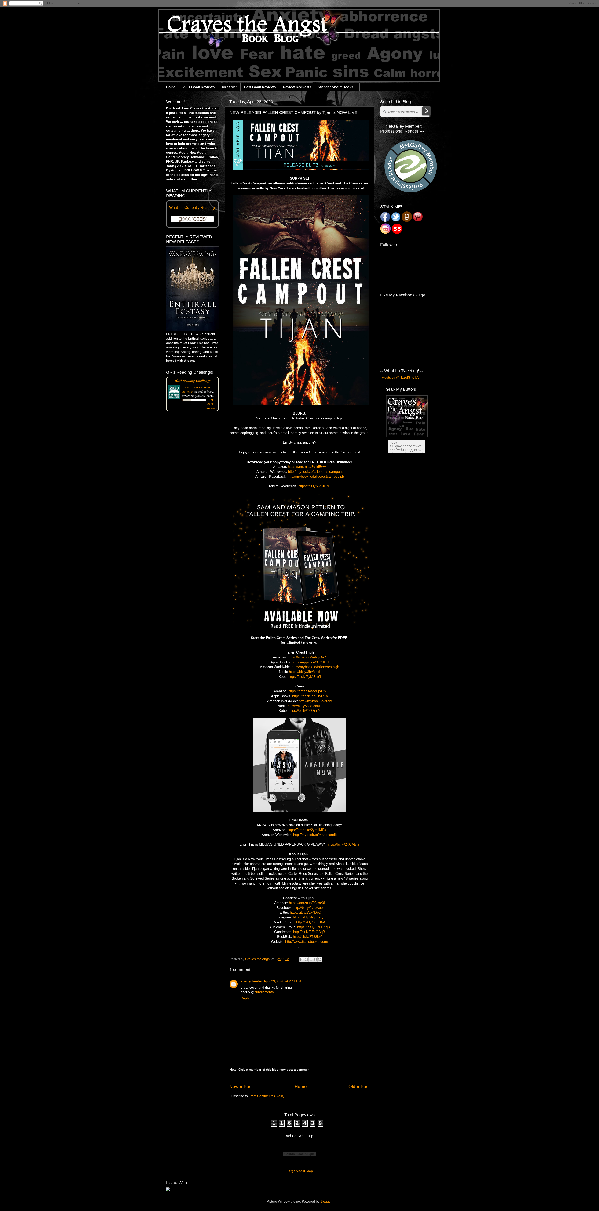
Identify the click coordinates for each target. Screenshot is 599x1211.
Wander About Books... (337, 87)
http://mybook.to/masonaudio (315, 835)
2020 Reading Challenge (192, 380)
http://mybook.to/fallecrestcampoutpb (316, 476)
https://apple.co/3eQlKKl (310, 662)
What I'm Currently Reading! (192, 207)
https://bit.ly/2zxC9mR (304, 706)
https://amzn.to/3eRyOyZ (307, 657)
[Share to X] (310, 959)
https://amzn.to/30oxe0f (307, 903)
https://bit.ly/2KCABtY (343, 844)
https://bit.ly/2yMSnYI (304, 677)
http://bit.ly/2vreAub (308, 908)
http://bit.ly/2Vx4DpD (305, 912)
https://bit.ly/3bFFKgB (313, 927)
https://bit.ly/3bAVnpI (304, 672)
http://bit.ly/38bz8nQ (311, 922)
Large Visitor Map (300, 1171)
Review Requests (297, 87)
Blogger (326, 1201)
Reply (245, 998)
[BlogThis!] (306, 959)
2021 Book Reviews (199, 87)
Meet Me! (229, 87)
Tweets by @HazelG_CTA (399, 377)
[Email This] (302, 959)
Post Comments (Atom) (267, 1096)
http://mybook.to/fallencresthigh (315, 667)
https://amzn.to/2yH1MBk (306, 830)
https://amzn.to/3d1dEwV (307, 467)
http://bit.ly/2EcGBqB (309, 932)
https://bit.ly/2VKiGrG (314, 486)
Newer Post (241, 1086)
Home (170, 87)
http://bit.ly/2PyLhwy (308, 917)
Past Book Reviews (260, 87)
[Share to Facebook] (315, 959)
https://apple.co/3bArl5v (310, 696)
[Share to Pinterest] (319, 959)
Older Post (359, 1086)
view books (211, 408)
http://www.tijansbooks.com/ (306, 941)
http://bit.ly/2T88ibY (307, 937)
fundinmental (264, 992)
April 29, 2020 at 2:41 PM (282, 981)
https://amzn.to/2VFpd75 (307, 691)
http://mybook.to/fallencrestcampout (315, 472)
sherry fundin (251, 981)
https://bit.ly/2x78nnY (304, 710)
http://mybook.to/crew (315, 701)
